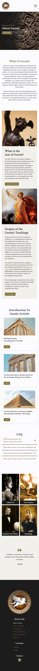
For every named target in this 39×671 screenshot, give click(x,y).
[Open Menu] (35, 5)
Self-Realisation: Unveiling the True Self (13, 339)
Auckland (16, 647)
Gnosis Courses (17, 629)
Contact (15, 637)
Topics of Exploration (19, 632)
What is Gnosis (17, 623)
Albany (15, 650)
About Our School (18, 626)
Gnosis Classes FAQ (19, 635)
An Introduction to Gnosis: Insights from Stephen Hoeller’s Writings (18, 412)
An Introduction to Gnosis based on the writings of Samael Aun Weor (18, 376)
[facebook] (19, 659)
